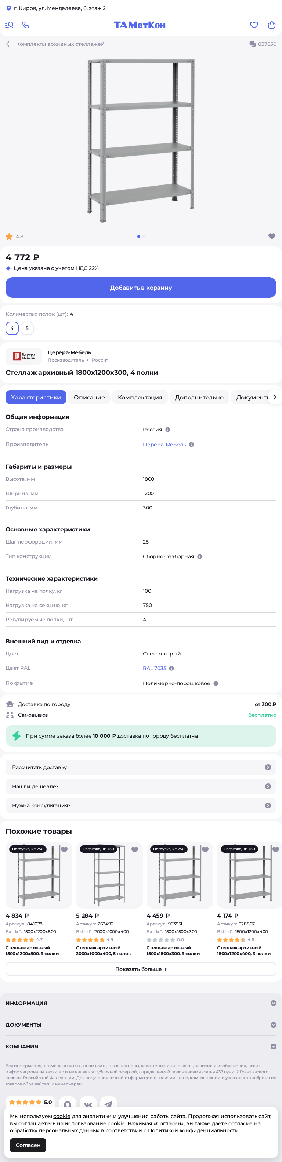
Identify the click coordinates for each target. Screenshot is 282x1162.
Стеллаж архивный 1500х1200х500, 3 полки (32, 950)
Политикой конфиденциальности (193, 1130)
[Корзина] (272, 25)
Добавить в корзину (140, 287)
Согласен (28, 1145)
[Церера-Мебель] (24, 356)
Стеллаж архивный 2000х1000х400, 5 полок (103, 950)
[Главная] (140, 25)
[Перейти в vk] (88, 1104)
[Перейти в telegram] (108, 1104)
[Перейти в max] (67, 1104)
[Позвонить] (26, 25)
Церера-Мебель (164, 444)
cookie (61, 1116)
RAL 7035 (154, 668)
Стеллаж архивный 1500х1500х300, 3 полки (173, 950)
